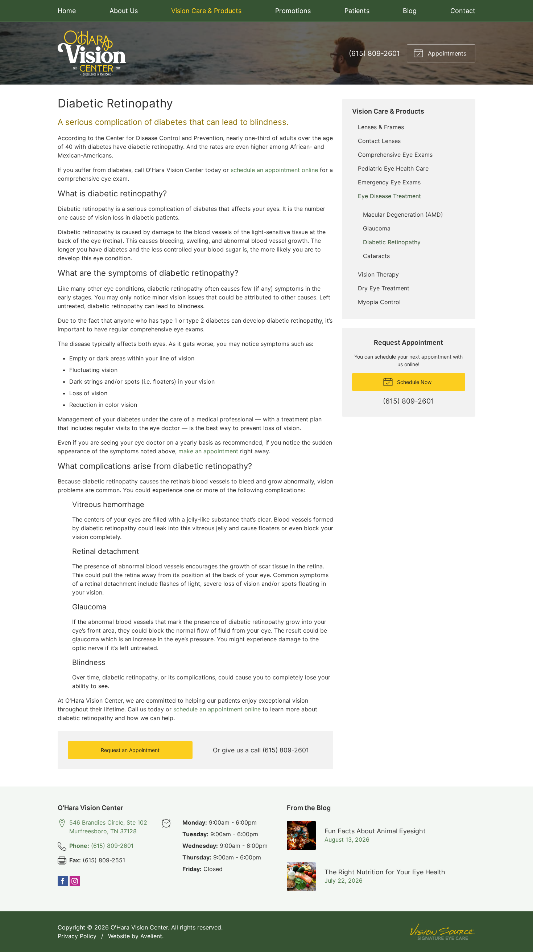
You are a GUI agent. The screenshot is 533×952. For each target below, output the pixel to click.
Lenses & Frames (381, 127)
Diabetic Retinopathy (392, 242)
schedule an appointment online (274, 169)
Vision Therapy (378, 274)
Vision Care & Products (206, 11)
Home (67, 11)
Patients (356, 11)
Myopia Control (379, 302)
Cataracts (376, 256)
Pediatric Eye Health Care (393, 168)
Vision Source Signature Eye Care (442, 931)
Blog (410, 11)
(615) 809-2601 (374, 53)
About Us (124, 11)
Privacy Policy (77, 936)
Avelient (151, 936)
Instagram (75, 881)
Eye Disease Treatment (389, 196)
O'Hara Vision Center (139, 927)
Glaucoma (377, 228)
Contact (462, 11)
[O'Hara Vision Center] (92, 53)
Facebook (63, 881)
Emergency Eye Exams (389, 182)
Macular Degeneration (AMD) (403, 214)
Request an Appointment (130, 750)
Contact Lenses (379, 140)
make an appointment (208, 451)
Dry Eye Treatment (383, 288)
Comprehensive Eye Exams (395, 154)
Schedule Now (413, 382)
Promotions (293, 11)
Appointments (446, 53)
